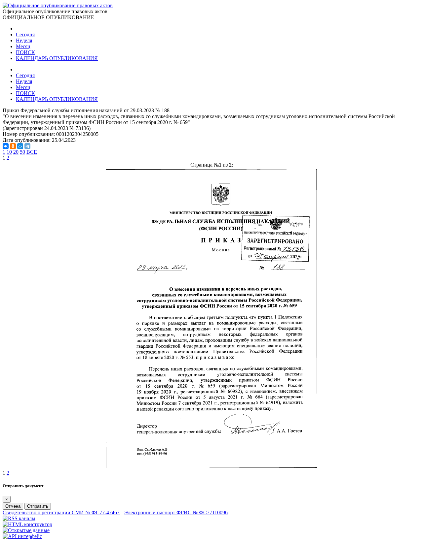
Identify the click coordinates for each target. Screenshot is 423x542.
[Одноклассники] (13, 146)
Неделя (24, 40)
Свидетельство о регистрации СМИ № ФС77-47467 (61, 512)
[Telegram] (27, 146)
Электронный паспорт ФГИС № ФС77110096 (176, 512)
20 (16, 152)
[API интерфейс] (22, 536)
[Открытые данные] (26, 530)
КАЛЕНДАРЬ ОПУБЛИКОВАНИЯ (57, 58)
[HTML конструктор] (27, 524)
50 (22, 152)
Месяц (23, 46)
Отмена (12, 506)
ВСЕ (31, 152)
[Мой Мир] (20, 146)
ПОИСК (25, 52)
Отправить (37, 506)
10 (9, 152)
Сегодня (25, 34)
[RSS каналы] (19, 518)
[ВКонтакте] (6, 146)
